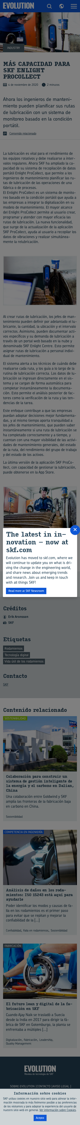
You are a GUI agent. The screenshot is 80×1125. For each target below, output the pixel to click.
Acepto (40, 1118)
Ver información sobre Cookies (57, 1110)
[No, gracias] (75, 1107)
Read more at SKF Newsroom (26, 591)
